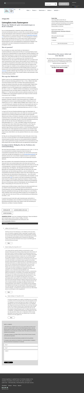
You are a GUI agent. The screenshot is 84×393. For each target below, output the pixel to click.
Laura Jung (54, 18)
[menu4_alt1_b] (6, 9)
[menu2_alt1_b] (16, 9)
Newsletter (4, 385)
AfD (52, 31)
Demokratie (63, 31)
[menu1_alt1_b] (11, 9)
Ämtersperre (54, 32)
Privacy (14, 385)
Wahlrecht (68, 31)
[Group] (14, 3)
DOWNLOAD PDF (6, 210)
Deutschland (54, 37)
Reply (9, 243)
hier (11, 177)
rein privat (4, 70)
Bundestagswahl (56, 31)
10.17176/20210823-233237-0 (8, 221)
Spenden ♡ (59, 70)
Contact (10, 385)
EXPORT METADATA (7, 213)
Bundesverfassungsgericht (29, 154)
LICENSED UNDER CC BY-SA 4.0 (20, 210)
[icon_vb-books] (21, 9)
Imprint (19, 385)
